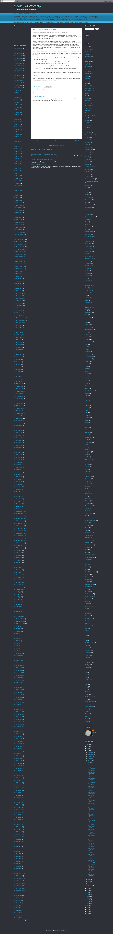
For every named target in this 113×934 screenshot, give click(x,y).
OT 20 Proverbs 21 (18, 812)
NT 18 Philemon (17, 339)
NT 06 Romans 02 (18, 205)
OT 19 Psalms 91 (18, 763)
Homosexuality (88, 341)
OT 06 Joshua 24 (18, 555)
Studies (87, 630)
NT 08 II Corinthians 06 (19, 259)
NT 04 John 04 (17, 149)
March (89, 881)
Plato (86, 515)
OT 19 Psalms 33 (18, 738)
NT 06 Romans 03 (18, 207)
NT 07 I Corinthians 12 (19, 239)
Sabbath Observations (90, 572)
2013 (88, 907)
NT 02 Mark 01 (17, 90)
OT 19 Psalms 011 (18, 658)
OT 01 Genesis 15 (18, 440)
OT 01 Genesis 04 (18, 425)
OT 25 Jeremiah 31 (18, 888)
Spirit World (87, 616)
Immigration (88, 354)
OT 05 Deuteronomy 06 (19, 521)
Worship (87, 704)
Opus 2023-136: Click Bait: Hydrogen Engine (91, 850)
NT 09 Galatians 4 (18, 283)
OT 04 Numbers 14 (18, 506)
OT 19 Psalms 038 (18, 680)
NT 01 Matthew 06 (18, 58)
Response (87, 562)
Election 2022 (88, 248)
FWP (86, 278)
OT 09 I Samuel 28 (18, 582)
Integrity (87, 363)
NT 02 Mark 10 (17, 102)
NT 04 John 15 (17, 163)
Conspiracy (87, 176)
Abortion (87, 46)
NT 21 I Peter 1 (17, 366)
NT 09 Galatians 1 (18, 278)
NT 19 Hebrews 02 (18, 344)
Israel (86, 368)
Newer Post (36, 141)
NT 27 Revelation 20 (18, 408)
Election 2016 (88, 241)
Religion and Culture (90, 557)
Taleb (86, 640)
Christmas (87, 152)
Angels (86, 64)
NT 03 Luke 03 (17, 117)
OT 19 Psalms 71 (18, 751)
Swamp (87, 633)
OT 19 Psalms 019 (18, 667)
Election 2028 (88, 256)
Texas (86, 657)
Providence (87, 542)
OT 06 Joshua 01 (18, 550)
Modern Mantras (89, 434)
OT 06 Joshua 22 (18, 552)
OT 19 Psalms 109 (18, 709)
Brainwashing (88, 110)
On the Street (88, 481)
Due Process (88, 226)
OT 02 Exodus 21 (18, 477)
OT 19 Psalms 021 (18, 670)
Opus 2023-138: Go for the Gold (91, 840)
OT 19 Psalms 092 (18, 699)
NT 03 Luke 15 (17, 131)
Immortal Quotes (89, 356)
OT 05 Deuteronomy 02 (19, 513)
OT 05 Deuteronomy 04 (19, 516)
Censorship (87, 142)
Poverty (87, 527)
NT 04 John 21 (17, 175)
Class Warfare (88, 159)
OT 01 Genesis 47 (18, 457)
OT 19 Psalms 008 (18, 655)
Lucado (86, 420)
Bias (86, 93)
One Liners (87, 483)
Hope (86, 344)
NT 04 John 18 (17, 168)
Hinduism (87, 334)
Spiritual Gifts (88, 618)
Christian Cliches (89, 149)
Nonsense (87, 464)
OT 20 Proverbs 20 (18, 809)
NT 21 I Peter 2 (17, 369)
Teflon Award (88, 652)
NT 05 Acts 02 (17, 180)
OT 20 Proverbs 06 (18, 780)
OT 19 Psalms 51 (18, 748)
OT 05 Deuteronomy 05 (19, 518)
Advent (86, 51)
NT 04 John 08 (17, 153)
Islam (86, 366)
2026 (88, 744)
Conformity (87, 171)
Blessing (87, 98)
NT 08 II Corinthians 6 (19, 276)
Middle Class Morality (90, 430)
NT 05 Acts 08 (17, 188)
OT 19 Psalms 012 (18, 660)
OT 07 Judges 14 (18, 560)
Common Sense (89, 166)
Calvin (86, 127)
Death (86, 202)
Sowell (86, 608)
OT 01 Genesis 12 (18, 437)
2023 (88, 750)
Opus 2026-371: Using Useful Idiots (41, 149)
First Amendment (89, 285)
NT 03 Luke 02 (17, 114)
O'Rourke (87, 466)
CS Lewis (87, 120)
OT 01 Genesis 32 (18, 450)
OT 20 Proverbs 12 (18, 792)
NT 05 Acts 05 (17, 185)
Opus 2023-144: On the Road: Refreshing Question (91, 809)
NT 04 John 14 (17, 161)
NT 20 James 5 (17, 364)
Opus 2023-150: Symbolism (91, 783)
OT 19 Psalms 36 (18, 746)
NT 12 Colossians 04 (19, 313)
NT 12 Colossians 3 (18, 315)
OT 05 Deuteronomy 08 (19, 523)
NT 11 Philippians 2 (18, 303)
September (91, 758)
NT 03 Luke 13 (17, 129)
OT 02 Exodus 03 (18, 462)
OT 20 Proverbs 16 (18, 800)
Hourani (87, 346)
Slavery (87, 601)
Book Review (88, 105)
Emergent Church (89, 258)
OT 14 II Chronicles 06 (19, 621)
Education (87, 239)
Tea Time (87, 647)
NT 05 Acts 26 (17, 200)
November (90, 754)
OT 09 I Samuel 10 (18, 572)
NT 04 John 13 (17, 158)
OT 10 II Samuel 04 (18, 587)
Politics (87, 523)
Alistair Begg (88, 61)
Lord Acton (87, 417)
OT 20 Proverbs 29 (18, 832)
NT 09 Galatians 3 (18, 281)
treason (87, 721)
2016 (88, 901)
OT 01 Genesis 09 (18, 433)
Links (86, 412)
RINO (86, 549)
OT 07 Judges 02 (18, 557)
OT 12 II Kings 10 (18, 606)
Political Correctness (90, 520)
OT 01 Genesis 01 (18, 418)
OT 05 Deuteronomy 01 (19, 511)
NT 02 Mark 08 (17, 100)
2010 (88, 913)
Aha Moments (88, 59)
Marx (86, 425)
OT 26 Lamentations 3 (19, 893)
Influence (87, 361)
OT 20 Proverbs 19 (18, 807)
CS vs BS (87, 122)
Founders (87, 292)
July (89, 762)
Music (86, 447)
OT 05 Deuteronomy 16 (19, 530)
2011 (88, 911)
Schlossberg (88, 579)
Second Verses (88, 586)
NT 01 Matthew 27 (18, 87)
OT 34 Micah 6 (17, 910)
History (86, 337)
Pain (86, 496)
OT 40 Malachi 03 (18, 917)
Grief (86, 319)
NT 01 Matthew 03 (18, 53)
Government (88, 312)
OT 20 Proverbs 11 (18, 790)
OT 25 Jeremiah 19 (18, 876)
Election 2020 (88, 246)
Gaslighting (87, 302)
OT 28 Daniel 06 (18, 898)
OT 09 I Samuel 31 (18, 584)
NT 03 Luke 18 (17, 134)
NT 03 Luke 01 (17, 112)
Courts (86, 187)
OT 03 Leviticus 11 (18, 486)
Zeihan (86, 711)
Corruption (87, 185)
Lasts (86, 398)
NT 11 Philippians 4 (18, 305)
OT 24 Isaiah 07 (17, 849)
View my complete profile (94, 734)
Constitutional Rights (90, 179)
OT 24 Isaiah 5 (17, 863)
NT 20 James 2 (17, 359)
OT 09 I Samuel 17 (18, 579)
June (89, 765)
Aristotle (87, 71)
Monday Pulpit (88, 437)
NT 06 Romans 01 (18, 202)
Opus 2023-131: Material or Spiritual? (91, 876)
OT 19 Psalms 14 (18, 731)
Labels (86, 395)
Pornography (88, 525)
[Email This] (44, 87)
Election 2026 (88, 253)
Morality (87, 439)
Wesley (87, 694)
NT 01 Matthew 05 (18, 55)
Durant (86, 229)
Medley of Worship (27, 6)
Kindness (87, 388)
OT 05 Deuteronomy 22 (19, 535)
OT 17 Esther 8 (17, 631)
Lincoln (86, 410)
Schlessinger (88, 576)
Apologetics (88, 66)
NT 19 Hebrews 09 (18, 349)
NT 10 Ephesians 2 (18, 290)
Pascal (86, 498)
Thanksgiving (88, 662)
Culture (86, 192)
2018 (88, 896)
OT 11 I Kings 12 (18, 597)
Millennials (87, 432)
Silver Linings (88, 598)
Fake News (87, 280)
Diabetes (87, 212)
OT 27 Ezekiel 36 (18, 895)
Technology (87, 650)
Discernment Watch (89, 217)
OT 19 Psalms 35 (18, 743)
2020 (88, 892)
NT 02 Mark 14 (17, 107)
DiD (86, 209)
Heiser (86, 332)
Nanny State (88, 452)
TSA (86, 635)
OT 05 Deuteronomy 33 (19, 545)
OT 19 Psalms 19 (18, 734)
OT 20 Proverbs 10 (18, 787)
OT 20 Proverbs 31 (18, 836)
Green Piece (88, 317)
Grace (86, 314)
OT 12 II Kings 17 (18, 609)
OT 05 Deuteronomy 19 (19, 533)
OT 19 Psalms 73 (18, 753)
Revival (87, 567)
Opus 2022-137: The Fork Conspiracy (91, 845)
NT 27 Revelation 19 (18, 406)
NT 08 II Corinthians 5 (19, 273)
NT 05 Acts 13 (17, 190)
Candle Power (88, 132)
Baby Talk (87, 86)
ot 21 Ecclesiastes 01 (19, 920)
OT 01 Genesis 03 (18, 423)
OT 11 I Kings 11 (18, 594)
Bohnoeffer (87, 100)
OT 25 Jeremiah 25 (18, 883)
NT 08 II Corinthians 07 (19, 261)
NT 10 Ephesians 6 (18, 298)
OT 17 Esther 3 (17, 628)
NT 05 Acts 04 (17, 183)
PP (85, 488)
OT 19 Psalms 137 (18, 726)
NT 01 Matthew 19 (18, 73)
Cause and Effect (89, 139)
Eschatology (88, 268)
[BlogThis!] (46, 87)
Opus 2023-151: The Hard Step (91, 779)
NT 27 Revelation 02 (18, 386)
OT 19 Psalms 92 (18, 765)
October (90, 756)
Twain (86, 677)
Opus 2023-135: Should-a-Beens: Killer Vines (91, 856)
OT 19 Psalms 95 (18, 768)
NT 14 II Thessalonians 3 (20, 322)
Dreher (86, 221)
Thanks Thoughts (89, 660)
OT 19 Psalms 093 (18, 702)
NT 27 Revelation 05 (18, 393)
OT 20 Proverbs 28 (18, 829)
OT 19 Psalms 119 (18, 714)
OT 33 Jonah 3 (17, 905)
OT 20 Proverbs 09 (18, 785)
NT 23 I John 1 (17, 376)
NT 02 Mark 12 (17, 104)
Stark (86, 623)
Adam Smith (88, 49)
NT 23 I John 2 (17, 379)
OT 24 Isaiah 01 (17, 839)
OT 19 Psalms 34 (18, 741)
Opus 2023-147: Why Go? (91, 796)
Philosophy (87, 510)
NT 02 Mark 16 (17, 109)
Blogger (65, 930)
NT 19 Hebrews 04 (18, 347)
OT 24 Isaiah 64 (17, 868)
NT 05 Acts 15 (17, 193)
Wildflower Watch (89, 696)
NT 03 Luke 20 (17, 139)
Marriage (87, 422)
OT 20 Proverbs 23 (18, 817)
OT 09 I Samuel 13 (18, 574)
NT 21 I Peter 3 (17, 371)
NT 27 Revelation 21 (18, 410)
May (89, 767)
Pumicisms (87, 547)
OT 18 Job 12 (17, 641)
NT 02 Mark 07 (17, 97)
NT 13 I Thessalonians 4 (19, 317)
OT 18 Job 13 (17, 643)
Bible (86, 95)
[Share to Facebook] (49, 87)
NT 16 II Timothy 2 (18, 335)
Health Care (88, 327)
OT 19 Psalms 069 (18, 689)
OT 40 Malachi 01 (18, 912)
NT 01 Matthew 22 (18, 78)
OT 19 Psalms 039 (18, 682)
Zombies (87, 713)
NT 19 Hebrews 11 (18, 354)
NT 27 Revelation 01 (18, 384)
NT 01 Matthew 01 (18, 48)
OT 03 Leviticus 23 (18, 499)
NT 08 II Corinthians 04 (19, 256)
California (87, 125)
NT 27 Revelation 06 (18, 396)
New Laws (87, 456)
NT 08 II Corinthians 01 (19, 251)
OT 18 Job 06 (17, 636)
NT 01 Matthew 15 (18, 65)
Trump (86, 672)
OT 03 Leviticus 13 (18, 489)
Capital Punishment (89, 134)
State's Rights (88, 625)
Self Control (88, 591)
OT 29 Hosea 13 (18, 900)
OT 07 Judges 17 (18, 562)
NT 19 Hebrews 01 (18, 342)
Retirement (87, 564)
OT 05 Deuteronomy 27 (19, 538)
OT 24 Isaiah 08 (17, 851)
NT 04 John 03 (17, 146)
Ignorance (87, 351)
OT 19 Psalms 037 (18, 677)
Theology (87, 665)
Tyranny (87, 679)
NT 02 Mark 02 (17, 92)
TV (85, 638)
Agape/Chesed (39, 89)
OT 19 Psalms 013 (18, 663)
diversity (87, 718)
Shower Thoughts (89, 596)
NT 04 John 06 (17, 151)
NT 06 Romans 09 (18, 220)
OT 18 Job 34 (17, 650)
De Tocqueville (88, 199)
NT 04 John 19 (17, 171)
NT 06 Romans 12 (18, 227)
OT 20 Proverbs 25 (18, 822)
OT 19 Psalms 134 (18, 724)
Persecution (88, 503)
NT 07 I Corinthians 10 (19, 234)
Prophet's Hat (88, 540)
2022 (88, 888)
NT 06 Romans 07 (18, 215)
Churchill (87, 157)
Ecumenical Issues (89, 236)
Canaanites (87, 130)
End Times (87, 261)
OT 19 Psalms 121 (18, 716)
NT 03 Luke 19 (17, 136)
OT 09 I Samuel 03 (18, 565)
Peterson (87, 508)
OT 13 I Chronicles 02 (19, 616)
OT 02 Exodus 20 (18, 474)
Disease (87, 219)
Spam (86, 611)
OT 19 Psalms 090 (18, 694)
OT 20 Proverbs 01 (18, 770)
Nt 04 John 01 (17, 415)
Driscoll (87, 224)
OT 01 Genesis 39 (18, 455)
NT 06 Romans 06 (18, 212)
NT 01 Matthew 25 (18, 82)
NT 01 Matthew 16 (18, 68)
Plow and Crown (89, 518)
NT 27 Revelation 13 (18, 403)
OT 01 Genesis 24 (18, 445)
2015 (88, 903)
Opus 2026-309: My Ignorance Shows (40, 164)
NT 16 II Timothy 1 (18, 332)
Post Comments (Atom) (60, 145)
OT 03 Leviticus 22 (18, 496)
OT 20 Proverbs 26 (18, 824)
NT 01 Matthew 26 (18, 85)
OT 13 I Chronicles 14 (19, 619)
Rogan (86, 569)
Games (86, 300)
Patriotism (87, 500)
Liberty (86, 405)
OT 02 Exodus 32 (18, 481)
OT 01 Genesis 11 (18, 435)
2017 (88, 899)
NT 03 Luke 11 (17, 127)
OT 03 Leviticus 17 (18, 491)
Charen (86, 144)
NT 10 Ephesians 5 (18, 295)
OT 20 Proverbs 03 (18, 775)
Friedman (87, 297)
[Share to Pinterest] (51, 87)
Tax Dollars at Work (89, 643)
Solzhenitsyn (88, 606)
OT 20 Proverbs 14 (18, 797)
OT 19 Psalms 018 (18, 665)
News (86, 461)
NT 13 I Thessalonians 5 (19, 320)
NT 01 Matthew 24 (18, 80)
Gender (86, 305)
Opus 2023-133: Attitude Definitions (91, 866)
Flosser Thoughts (89, 290)
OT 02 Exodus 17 (18, 469)
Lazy (86, 403)
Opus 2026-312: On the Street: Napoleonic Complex (43, 154)
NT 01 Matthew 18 (18, 70)
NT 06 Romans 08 (18, 217)
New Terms (87, 459)
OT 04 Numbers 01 (18, 503)
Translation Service (89, 669)
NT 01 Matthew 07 (18, 60)
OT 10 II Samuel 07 (18, 589)
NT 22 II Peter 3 (17, 374)
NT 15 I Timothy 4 (18, 327)
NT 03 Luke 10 (17, 124)
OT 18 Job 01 (17, 633)
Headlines (87, 324)
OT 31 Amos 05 (17, 902)
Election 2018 (88, 244)
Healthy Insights (89, 329)
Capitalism (87, 137)
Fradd (86, 295)
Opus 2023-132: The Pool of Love (91, 871)
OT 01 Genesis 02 (18, 420)
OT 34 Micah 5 (17, 907)
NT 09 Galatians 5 (18, 286)
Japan (86, 376)
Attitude (87, 76)
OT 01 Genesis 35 (18, 452)
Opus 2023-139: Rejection (91, 836)
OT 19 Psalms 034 (18, 672)
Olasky (86, 474)
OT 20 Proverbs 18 (18, 805)
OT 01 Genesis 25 (18, 447)
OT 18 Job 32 (17, 648)
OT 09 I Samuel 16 (18, 577)
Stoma (86, 628)
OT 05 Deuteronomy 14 (19, 528)
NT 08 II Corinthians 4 (19, 271)
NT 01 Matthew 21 (18, 75)
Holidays (87, 339)
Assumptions (88, 73)
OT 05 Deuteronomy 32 (19, 543)
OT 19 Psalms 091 (18, 697)
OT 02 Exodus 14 (18, 464)
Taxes (86, 645)
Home (57, 141)
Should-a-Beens (89, 594)
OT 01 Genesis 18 (18, 442)
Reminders (87, 559)
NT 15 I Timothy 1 (18, 325)
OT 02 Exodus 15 (18, 467)
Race (86, 552)
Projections (87, 537)
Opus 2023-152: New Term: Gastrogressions (91, 774)
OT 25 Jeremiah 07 (18, 873)
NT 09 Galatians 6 (18, 288)
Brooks (86, 112)
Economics (87, 234)
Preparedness (88, 532)
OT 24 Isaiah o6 (17, 871)
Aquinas (87, 68)
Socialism (87, 603)
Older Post (78, 141)
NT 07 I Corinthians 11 (19, 237)
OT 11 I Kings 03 (18, 592)
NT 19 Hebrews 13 (18, 357)
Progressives (88, 535)
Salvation (87, 574)
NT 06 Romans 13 (18, 229)
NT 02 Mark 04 (17, 95)
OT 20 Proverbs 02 (18, 773)
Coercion (87, 164)
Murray (86, 444)
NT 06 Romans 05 (48, 89)
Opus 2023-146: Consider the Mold (91, 800)
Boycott (87, 108)
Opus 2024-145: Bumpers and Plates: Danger (42, 159)
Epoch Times (88, 266)
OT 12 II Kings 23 (18, 614)
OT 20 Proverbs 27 (18, 827)
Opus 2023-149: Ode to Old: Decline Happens (91, 788)
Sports (86, 620)
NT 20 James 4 (17, 362)
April (89, 879)
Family (86, 283)
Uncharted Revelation (90, 682)
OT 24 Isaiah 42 (17, 861)
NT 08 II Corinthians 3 (19, 268)
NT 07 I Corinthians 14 (19, 244)
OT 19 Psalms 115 (18, 711)
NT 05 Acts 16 (17, 195)
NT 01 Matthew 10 (18, 63)
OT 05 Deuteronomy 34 (19, 548)
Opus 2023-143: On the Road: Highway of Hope (91, 815)
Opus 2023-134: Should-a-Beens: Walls (91, 861)
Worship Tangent (89, 706)
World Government (89, 701)
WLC (86, 689)
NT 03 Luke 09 (17, 122)
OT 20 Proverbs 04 (18, 778)
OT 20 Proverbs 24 (18, 819)
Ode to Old (87, 471)
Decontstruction (88, 204)
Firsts (86, 288)
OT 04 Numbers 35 (18, 508)
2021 (88, 890)
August (90, 760)
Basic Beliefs (88, 88)
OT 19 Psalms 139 (18, 729)
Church (86, 154)
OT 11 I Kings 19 (18, 604)
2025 (88, 746)
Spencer (87, 613)
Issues (86, 371)
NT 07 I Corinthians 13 (19, 242)
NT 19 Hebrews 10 (18, 352)
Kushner (87, 393)
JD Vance (87, 373)
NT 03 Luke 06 (17, 119)
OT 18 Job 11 (17, 638)
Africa (86, 54)
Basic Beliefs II (88, 90)
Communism (88, 169)
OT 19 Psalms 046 (18, 687)
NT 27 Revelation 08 (18, 401)
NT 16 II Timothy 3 (18, 337)
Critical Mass (88, 190)
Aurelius (87, 81)
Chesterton (87, 147)
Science (87, 581)
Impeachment (88, 359)
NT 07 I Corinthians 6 (19, 249)
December (90, 752)
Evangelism (88, 273)
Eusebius (87, 270)
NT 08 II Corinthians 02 (19, 254)
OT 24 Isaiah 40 (17, 858)
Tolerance (87, 667)
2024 (88, 748)
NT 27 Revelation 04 (18, 391)
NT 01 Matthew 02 (18, 51)
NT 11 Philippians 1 (18, 300)
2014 (88, 905)
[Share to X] (48, 87)
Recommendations (89, 554)
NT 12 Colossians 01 (19, 308)
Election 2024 (88, 251)
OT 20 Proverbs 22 (18, 814)
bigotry (86, 716)
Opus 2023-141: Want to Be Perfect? (91, 826)
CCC (86, 117)
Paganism (87, 493)
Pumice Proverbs (89, 545)
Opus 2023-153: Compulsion (91, 769)
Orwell (86, 486)
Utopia (86, 684)
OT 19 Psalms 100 (18, 704)
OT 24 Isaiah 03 (17, 841)
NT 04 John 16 (17, 166)
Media (86, 427)
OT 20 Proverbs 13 (18, 795)
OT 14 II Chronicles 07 (19, 623)
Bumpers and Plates (90, 115)
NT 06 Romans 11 (18, 224)
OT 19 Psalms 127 (18, 719)
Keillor (86, 383)
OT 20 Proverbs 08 (18, 783)
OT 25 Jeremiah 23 (18, 878)
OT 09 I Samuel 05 (18, 567)
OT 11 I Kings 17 (18, 599)
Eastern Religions (89, 231)
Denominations (88, 207)
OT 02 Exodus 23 (18, 479)
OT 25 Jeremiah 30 (18, 885)
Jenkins (87, 378)
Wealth (86, 691)
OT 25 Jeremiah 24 (18, 880)
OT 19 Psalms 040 (18, 685)
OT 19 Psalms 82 (18, 758)
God (86, 310)
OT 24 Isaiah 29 (17, 856)
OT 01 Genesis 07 (18, 430)
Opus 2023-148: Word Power (91, 793)
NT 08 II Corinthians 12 (19, 266)
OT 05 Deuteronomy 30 (19, 540)
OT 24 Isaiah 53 (17, 866)
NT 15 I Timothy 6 (18, 330)
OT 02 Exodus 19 (18, 472)
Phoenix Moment (89, 513)
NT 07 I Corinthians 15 (19, 246)
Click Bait (87, 161)
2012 (88, 909)
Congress (87, 174)
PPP (86, 491)
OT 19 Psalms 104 (18, 707)
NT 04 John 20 (17, 173)
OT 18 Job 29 (17, 645)
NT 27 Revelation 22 (18, 413)
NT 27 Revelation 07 (18, 398)
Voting (86, 687)
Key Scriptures (88, 385)
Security (87, 589)
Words (86, 699)
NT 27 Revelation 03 (18, 388)
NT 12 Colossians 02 (19, 310)
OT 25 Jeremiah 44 (18, 890)
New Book (87, 454)
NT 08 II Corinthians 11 (19, 264)
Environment (88, 263)
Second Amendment (90, 584)
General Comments (89, 307)
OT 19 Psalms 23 (18, 736)
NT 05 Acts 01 (17, 178)
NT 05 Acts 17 (17, 198)
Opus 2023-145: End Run (91, 804)
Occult (86, 469)
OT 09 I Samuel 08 (18, 570)
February (90, 883)
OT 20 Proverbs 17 (18, 802)
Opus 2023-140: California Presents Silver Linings (91, 831)
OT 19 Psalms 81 (18, 756)
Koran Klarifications (89, 390)
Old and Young (88, 476)
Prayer (86, 530)
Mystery (87, 449)
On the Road (88, 478)
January (90, 885)
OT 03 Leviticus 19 (18, 494)
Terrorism (87, 655)
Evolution (87, 275)
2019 (88, 894)
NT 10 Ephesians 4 (18, 293)
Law (86, 400)
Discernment (88, 214)
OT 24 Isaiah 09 (17, 854)
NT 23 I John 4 (17, 381)
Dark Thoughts (88, 197)
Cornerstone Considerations (91, 181)
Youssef (87, 709)
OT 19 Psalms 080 (18, 692)
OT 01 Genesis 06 (18, 428)
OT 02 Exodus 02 (18, 459)
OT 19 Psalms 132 (18, 721)
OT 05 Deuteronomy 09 (19, 525)
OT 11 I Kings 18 (18, 601)
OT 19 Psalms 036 (18, 675)
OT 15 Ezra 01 (17, 626)
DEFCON (87, 195)
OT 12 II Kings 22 (18, 611)
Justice (86, 381)
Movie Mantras (88, 442)
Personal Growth (89, 505)
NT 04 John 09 (17, 156)
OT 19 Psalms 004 (18, 653)
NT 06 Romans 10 (18, 222)
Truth (86, 674)
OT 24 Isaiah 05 (17, 844)
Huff (86, 349)
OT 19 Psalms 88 (18, 760)
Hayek (86, 322)
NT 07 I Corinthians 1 (19, 232)
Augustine (87, 78)
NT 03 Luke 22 (17, 141)
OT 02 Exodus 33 (18, 484)
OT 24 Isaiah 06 (17, 846)
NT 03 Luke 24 (17, 144)
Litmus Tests (88, 415)
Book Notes (88, 103)
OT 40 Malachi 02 (18, 915)
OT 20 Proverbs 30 (18, 834)
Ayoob (86, 83)
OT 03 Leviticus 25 (18, 501)
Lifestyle (87, 408)
